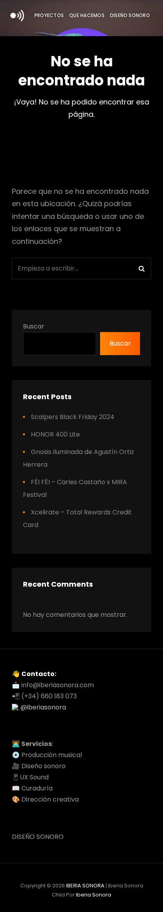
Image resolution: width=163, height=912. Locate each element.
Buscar (33, 326)
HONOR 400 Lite (55, 434)
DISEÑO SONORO (130, 15)
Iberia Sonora (93, 894)
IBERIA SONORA (85, 885)
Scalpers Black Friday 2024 (72, 416)
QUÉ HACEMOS (86, 15)
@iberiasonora (43, 707)
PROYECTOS (49, 15)
